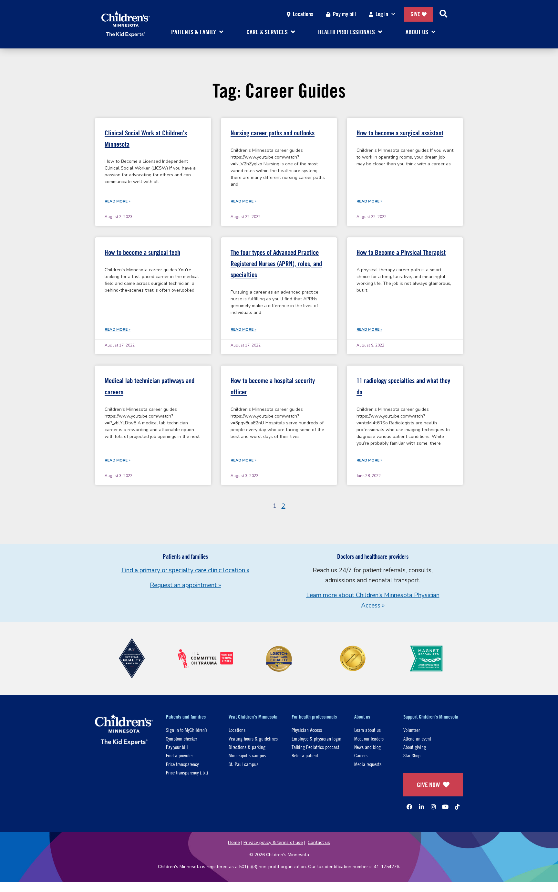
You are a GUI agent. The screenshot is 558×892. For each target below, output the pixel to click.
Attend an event (417, 738)
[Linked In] (421, 807)
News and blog (367, 747)
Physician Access (307, 730)
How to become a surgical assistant (399, 133)
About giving (414, 747)
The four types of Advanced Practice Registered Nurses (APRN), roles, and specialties (276, 263)
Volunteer (411, 730)
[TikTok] (457, 807)
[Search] (443, 14)
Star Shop (411, 755)
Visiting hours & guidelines (253, 738)
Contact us (319, 842)
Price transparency (182, 764)
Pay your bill (177, 747)
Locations (303, 14)
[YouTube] (445, 807)
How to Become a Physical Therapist (401, 252)
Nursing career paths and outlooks (273, 133)
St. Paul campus (243, 764)
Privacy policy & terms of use (273, 842)
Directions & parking (247, 747)
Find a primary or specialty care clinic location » (185, 570)
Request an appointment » (185, 585)
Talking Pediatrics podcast (315, 747)
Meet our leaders (369, 738)
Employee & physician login (316, 738)
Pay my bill (344, 14)
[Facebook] (409, 807)
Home (234, 842)
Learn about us (367, 730)
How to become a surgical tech (142, 252)
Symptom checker (181, 738)
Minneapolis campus (247, 755)
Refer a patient (305, 755)
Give (415, 14)
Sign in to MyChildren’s (186, 730)
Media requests (367, 764)
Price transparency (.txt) (187, 772)
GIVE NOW (428, 785)
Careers (360, 755)
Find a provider (179, 755)
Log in (382, 14)
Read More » (117, 201)
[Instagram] (433, 807)
